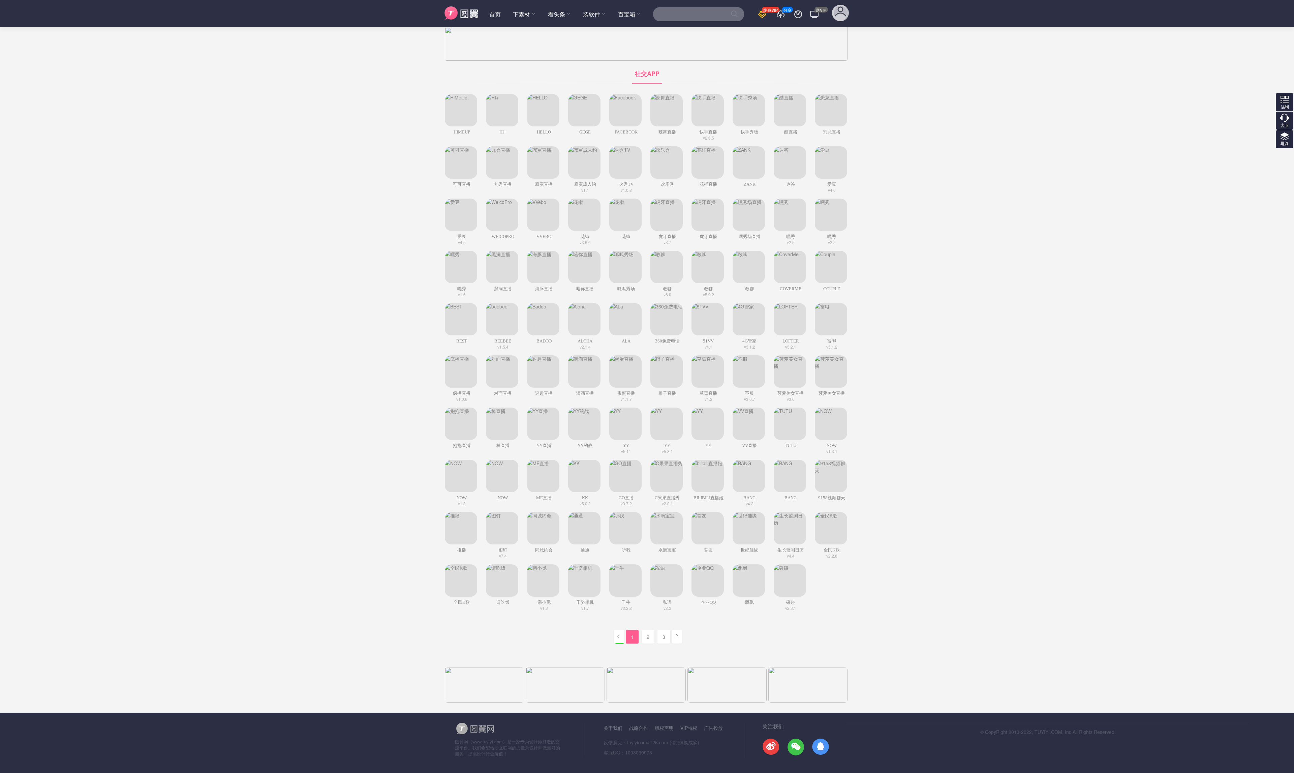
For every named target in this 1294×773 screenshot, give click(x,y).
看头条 (556, 14)
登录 (840, 16)
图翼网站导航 (1284, 139)
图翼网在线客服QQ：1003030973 (1284, 121)
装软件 (591, 14)
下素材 (521, 14)
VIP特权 (688, 727)
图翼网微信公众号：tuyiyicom (1284, 102)
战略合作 (638, 727)
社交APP (647, 73)
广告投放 (713, 727)
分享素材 (783, 18)
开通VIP (764, 18)
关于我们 (613, 727)
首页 (495, 14)
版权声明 (664, 727)
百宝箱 (626, 14)
